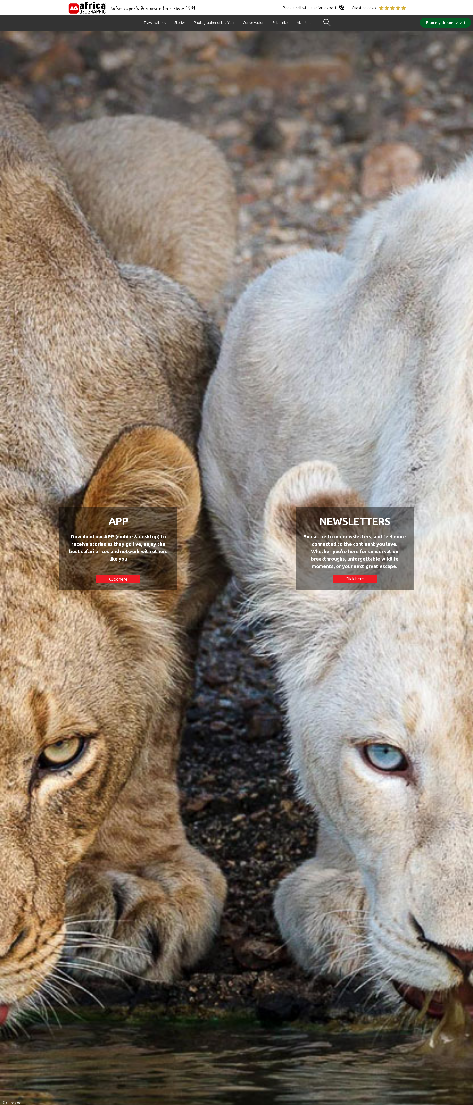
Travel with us (155, 22)
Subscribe (280, 22)
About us (304, 22)
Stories (180, 22)
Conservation (253, 22)
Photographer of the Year (214, 22)
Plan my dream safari (445, 22)
